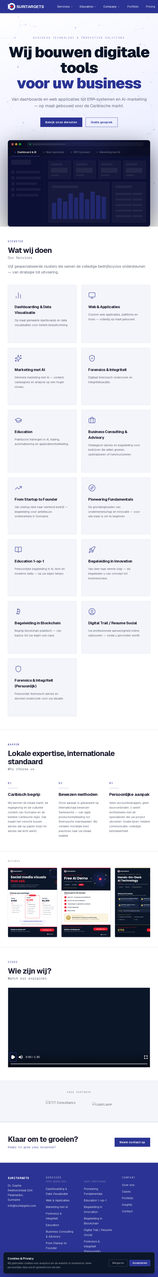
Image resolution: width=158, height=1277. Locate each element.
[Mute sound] (20, 1057)
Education (86, 6)
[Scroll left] (8, 903)
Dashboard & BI (26, 152)
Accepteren (139, 1263)
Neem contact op (132, 1142)
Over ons (128, 1185)
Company (110, 6)
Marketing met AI (110, 152)
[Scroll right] (149, 903)
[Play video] (13, 1057)
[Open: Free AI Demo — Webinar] (86, 902)
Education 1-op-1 (95, 1200)
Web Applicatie (55, 152)
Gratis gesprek (102, 122)
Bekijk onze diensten (61, 122)
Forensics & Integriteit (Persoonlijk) (92, 1246)
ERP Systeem (82, 152)
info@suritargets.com (22, 1206)
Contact (127, 1211)
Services (63, 6)
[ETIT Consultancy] (61, 1106)
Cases (126, 1191)
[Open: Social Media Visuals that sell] (32, 902)
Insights (127, 1205)
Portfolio (133, 6)
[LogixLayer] (102, 1106)
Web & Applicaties (58, 1200)
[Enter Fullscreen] (146, 1057)
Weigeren (118, 1263)
